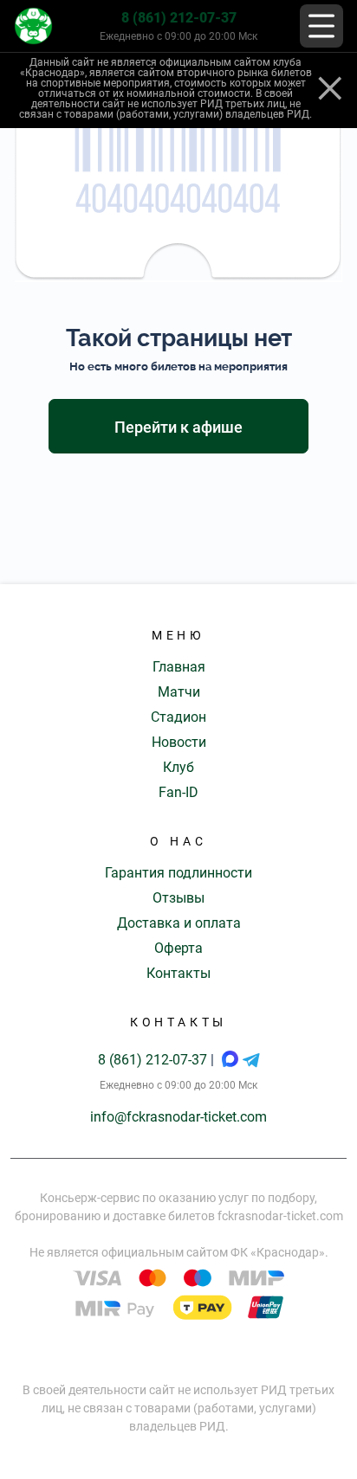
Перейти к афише (178, 427)
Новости (179, 742)
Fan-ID (178, 792)
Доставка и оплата (179, 923)
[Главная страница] (33, 26)
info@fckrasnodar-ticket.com (178, 1117)
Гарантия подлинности (178, 873)
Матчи (179, 692)
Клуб (178, 767)
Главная (179, 667)
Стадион (178, 717)
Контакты (178, 973)
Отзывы (178, 898)
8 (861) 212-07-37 (179, 18)
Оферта (178, 948)
